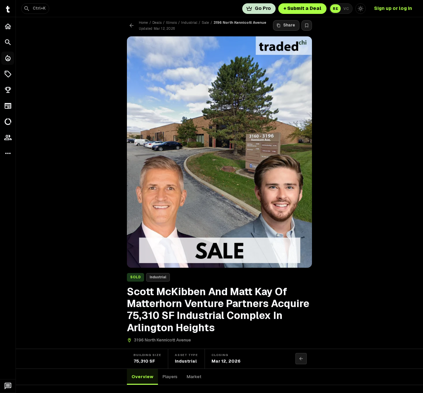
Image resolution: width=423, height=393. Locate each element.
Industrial (189, 22)
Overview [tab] (142, 376)
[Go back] (131, 25)
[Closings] (7, 58)
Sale (205, 22)
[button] (7, 74)
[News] (7, 105)
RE (335, 8)
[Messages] (7, 386)
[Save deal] (306, 25)
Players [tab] (170, 376)
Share (289, 25)
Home (143, 22)
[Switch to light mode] (360, 8)
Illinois (171, 22)
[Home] (7, 26)
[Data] (7, 121)
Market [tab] (194, 376)
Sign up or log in (393, 8)
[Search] (7, 42)
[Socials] (7, 137)
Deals (157, 22)
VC (346, 8)
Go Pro (263, 8)
